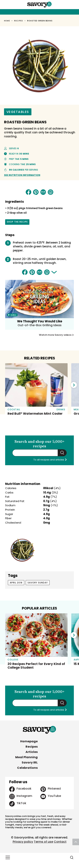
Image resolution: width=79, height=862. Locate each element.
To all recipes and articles (49, 459)
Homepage (29, 741)
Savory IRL (30, 762)
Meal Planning (26, 757)
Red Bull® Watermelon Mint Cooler (35, 413)
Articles (32, 752)
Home (7, 20)
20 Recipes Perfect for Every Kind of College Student (36, 666)
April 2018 (16, 582)
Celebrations (27, 768)
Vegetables (17, 111)
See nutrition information (22, 175)
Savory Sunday (38, 582)
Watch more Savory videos (55, 335)
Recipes (18, 20)
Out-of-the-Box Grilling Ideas (40, 325)
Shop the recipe (17, 222)
